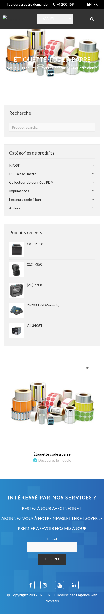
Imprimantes (19, 191)
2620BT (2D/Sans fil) (43, 305)
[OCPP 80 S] (16, 249)
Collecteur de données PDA (31, 182)
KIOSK (14, 165)
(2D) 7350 (34, 264)
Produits (29, 68)
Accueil (12, 68)
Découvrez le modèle (54, 460)
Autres (14, 208)
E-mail (52, 539)
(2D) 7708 (34, 285)
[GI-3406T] (16, 330)
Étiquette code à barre (52, 454)
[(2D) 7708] (16, 290)
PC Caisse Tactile (23, 174)
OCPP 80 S (35, 244)
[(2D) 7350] (16, 269)
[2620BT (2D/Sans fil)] (16, 310)
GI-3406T (35, 325)
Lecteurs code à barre (26, 199)
